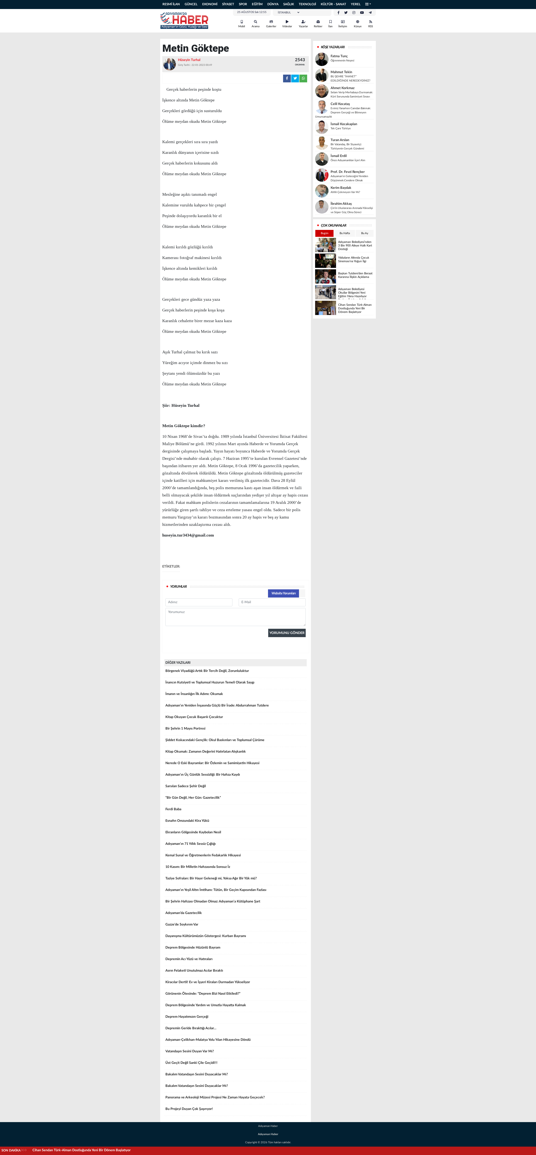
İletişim (342, 26)
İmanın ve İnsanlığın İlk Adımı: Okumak (194, 694)
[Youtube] (362, 12)
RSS (370, 26)
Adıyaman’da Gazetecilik (183, 913)
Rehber (318, 26)
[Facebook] (338, 12)
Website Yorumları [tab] (284, 593)
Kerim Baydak (341, 187)
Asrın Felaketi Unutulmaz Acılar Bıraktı (194, 970)
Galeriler (271, 26)
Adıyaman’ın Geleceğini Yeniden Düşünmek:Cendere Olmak (349, 178)
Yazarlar (303, 26)
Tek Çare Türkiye (341, 128)
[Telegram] (370, 12)
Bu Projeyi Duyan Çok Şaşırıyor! (189, 1109)
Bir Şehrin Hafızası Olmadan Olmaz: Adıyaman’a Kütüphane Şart (212, 901)
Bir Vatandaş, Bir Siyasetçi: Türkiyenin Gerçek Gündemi (347, 146)
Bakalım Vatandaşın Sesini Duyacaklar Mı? (196, 1074)
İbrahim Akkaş (341, 203)
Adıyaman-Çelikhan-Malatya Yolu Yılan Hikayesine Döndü (208, 1039)
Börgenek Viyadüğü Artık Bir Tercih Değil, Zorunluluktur (207, 671)
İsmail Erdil (339, 156)
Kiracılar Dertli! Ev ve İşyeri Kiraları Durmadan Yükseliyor (207, 982)
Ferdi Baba (173, 809)
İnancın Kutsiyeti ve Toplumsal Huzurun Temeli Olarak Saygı (209, 682)
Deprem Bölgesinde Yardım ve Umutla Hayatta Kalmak (205, 1005)
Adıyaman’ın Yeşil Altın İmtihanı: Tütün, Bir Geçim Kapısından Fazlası (215, 890)
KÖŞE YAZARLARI (333, 47)
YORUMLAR (178, 586)
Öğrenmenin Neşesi (342, 60)
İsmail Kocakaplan (344, 124)
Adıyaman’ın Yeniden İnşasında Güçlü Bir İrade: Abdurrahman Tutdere (217, 705)
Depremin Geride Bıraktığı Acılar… (190, 1028)
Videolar (287, 26)
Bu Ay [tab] (364, 233)
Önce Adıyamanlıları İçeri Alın (348, 160)
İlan (330, 26)
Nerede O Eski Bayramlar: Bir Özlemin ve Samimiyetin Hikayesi (212, 763)
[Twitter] (346, 12)
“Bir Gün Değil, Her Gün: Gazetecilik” (193, 797)
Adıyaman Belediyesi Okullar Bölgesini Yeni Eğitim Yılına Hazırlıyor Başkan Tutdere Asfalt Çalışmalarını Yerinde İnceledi (120, 1150)
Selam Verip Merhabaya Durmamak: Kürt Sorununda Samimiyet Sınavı (352, 94)
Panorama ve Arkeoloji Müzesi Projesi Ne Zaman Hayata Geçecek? (215, 1097)
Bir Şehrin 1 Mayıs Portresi (185, 728)
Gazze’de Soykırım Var (181, 924)
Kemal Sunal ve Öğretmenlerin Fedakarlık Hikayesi (203, 855)
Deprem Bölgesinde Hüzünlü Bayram (192, 947)
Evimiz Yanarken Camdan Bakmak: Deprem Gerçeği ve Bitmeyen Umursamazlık (343, 112)
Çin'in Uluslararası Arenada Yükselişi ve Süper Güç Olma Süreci (352, 210)
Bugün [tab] (324, 233)
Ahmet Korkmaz (342, 88)
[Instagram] (353, 12)
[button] (368, 4)
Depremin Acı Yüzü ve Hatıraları (189, 959)
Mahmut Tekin (341, 72)
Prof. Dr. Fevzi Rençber (348, 172)
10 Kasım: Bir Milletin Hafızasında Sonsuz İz (197, 867)
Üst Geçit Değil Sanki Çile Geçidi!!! (191, 1062)
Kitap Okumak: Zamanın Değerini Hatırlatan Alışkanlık (205, 751)
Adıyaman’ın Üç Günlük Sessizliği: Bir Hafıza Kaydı (202, 774)
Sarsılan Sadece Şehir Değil (185, 786)
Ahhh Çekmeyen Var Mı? (345, 192)
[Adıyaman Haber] (184, 20)
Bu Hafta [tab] (345, 233)
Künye (358, 26)
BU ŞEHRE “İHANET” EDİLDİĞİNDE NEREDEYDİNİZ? (350, 78)
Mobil (241, 26)
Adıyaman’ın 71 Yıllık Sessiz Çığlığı (190, 843)
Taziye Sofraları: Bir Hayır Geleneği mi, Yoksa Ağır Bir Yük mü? (211, 878)
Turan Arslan (340, 140)
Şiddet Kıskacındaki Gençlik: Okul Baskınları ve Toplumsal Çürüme (214, 740)
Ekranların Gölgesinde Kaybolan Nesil (193, 832)
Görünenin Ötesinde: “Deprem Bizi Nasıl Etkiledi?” (202, 993)
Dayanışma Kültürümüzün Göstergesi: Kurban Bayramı (205, 936)
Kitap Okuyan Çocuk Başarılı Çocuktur (194, 717)
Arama (255, 26)
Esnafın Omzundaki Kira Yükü (187, 820)
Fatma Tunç (339, 56)
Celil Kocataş (340, 104)
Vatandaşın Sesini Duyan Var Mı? (189, 1051)
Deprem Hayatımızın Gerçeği (186, 1016)
